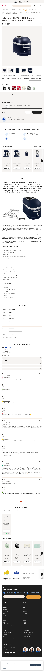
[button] (6, 561)
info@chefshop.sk (9, 652)
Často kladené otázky (27, 638)
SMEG (24, 609)
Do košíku (37, 112)
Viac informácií (11, 667)
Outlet (4, 622)
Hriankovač (11, 328)
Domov (4, 620)
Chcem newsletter (33, 596)
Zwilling (24, 617)
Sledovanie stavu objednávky (9, 638)
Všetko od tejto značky (35, 146)
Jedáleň (4, 607)
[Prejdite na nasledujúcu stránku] (25, 501)
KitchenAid (11, 334)
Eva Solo (24, 622)
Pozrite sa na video (12, 120)
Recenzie (24, 625)
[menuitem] (3, 9)
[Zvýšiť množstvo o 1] (29, 112)
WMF (24, 604)
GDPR (4, 630)
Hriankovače (12, 309)
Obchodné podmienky (7, 632)
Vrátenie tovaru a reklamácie (9, 625)
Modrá (10, 321)
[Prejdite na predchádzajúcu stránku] (19, 501)
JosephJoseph (25, 615)
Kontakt (4, 628)
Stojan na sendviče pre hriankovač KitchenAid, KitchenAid (19, 105)
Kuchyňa (5, 604)
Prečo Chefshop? (26, 630)
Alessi (24, 607)
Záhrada (4, 613)
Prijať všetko (35, 665)
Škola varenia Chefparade (28, 632)
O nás (24, 628)
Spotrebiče (5, 611)
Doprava (5, 634)
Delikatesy (5, 609)
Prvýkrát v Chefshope (27, 636)
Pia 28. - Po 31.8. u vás (7, 94)
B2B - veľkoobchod (27, 634)
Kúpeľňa (5, 615)
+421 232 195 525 (9, 648)
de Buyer (24, 620)
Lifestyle (5, 617)
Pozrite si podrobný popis (35, 80)
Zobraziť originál (6, 377)
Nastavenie (5, 668)
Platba (4, 636)
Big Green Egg (25, 613)
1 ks (10, 324)
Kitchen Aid (25, 611)
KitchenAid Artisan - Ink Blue (15, 331)
